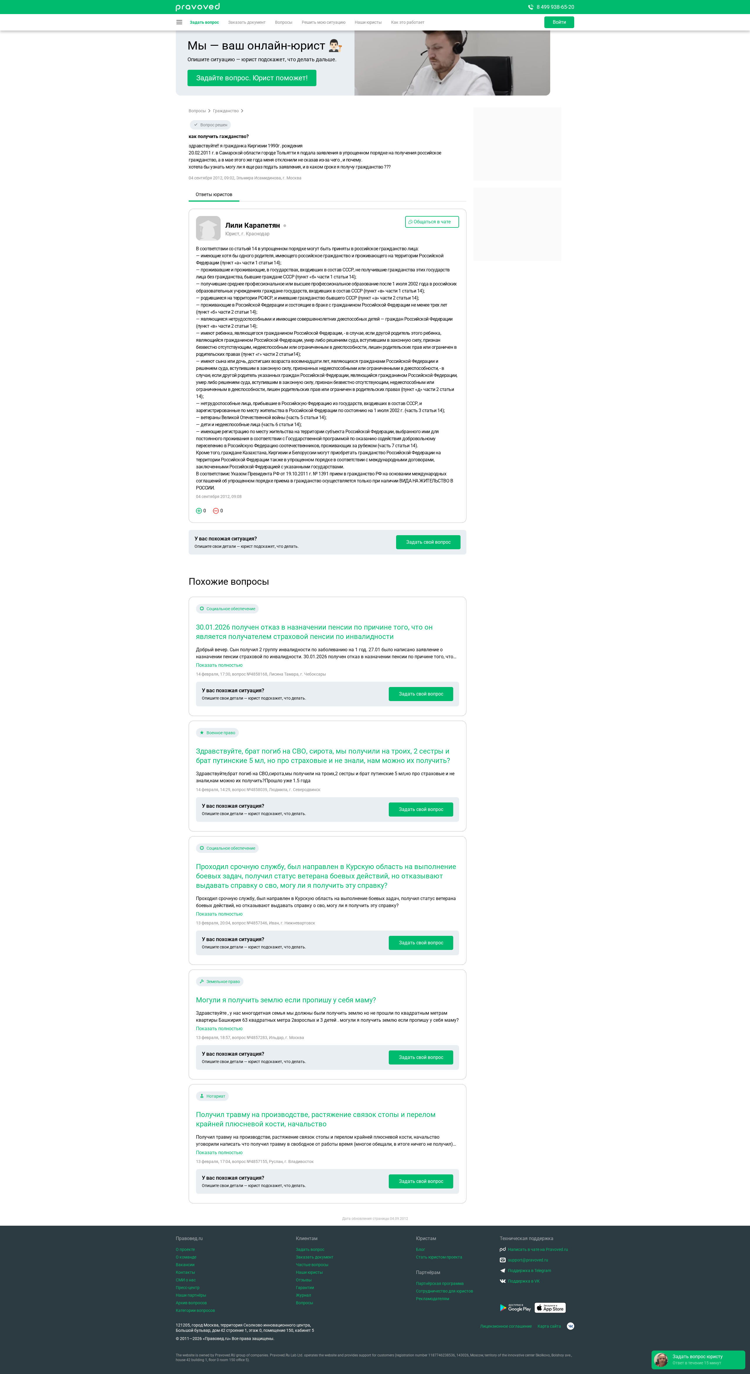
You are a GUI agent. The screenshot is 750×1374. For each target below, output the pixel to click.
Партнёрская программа (440, 1283)
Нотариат (216, 1096)
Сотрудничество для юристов (444, 1291)
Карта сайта (549, 1326)
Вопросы (283, 22)
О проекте (185, 1249)
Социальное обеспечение (231, 608)
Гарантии (305, 1287)
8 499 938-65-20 (555, 7)
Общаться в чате (432, 222)
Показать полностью (219, 665)
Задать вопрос (204, 22)
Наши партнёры (191, 1295)
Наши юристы (368, 22)
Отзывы (304, 1280)
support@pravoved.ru (528, 1260)
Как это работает (408, 22)
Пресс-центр (188, 1287)
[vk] (570, 1326)
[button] (698, 1360)
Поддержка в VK (524, 1281)
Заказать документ (247, 22)
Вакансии (185, 1264)
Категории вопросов (195, 1310)
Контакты (185, 1272)
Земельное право (223, 981)
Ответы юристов (214, 194)
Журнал (303, 1295)
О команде (186, 1257)
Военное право (221, 732)
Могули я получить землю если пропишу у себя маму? (286, 1000)
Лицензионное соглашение (506, 1326)
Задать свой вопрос (428, 542)
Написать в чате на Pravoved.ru (538, 1249)
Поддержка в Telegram (529, 1270)
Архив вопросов (191, 1302)
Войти (559, 22)
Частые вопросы (312, 1264)
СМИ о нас (186, 1280)
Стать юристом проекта (439, 1257)
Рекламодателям (432, 1298)
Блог (420, 1249)
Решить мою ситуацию (323, 22)
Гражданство (226, 110)
